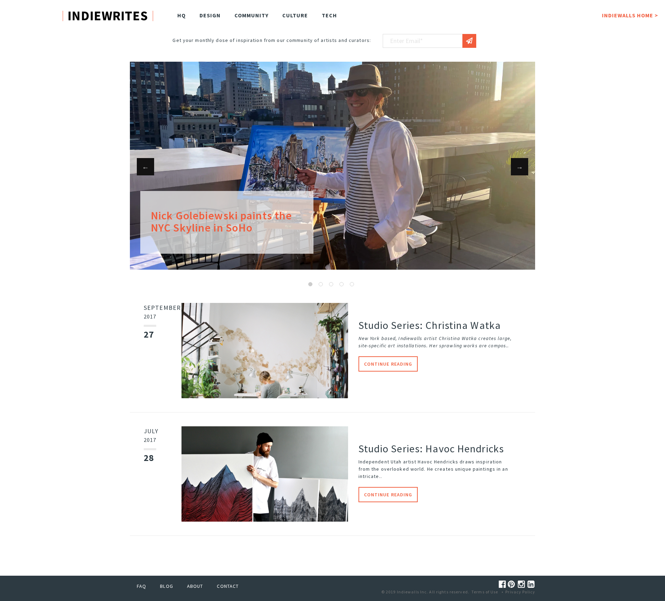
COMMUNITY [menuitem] (251, 15)
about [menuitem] (195, 586)
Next (519, 166)
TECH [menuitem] (329, 15)
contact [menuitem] (228, 586)
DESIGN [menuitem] (210, 15)
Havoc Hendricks (438, 462)
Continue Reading (388, 364)
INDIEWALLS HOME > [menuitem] (630, 15)
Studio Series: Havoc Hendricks (431, 448)
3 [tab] (331, 284)
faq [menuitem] (141, 586)
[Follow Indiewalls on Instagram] (522, 584)
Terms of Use (484, 591)
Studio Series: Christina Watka (429, 325)
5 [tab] (352, 284)
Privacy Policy (520, 591)
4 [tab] (341, 284)
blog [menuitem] (166, 586)
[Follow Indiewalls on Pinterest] (512, 584)
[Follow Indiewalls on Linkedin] (531, 584)
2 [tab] (321, 284)
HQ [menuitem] (181, 15)
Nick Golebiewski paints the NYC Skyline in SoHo (221, 222)
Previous (145, 166)
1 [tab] (310, 284)
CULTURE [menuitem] (295, 15)
